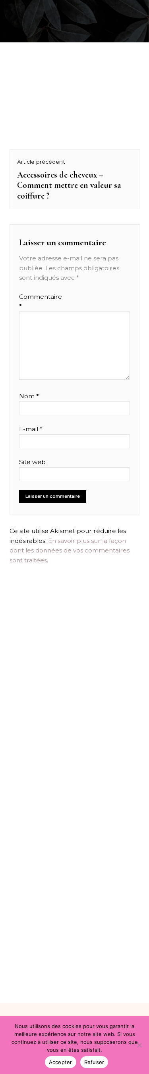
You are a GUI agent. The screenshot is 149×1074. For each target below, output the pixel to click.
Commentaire (34, 301)
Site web (32, 462)
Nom (29, 396)
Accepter (60, 1062)
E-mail (31, 429)
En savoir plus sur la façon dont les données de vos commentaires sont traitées (70, 550)
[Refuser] (139, 1045)
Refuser (94, 1062)
